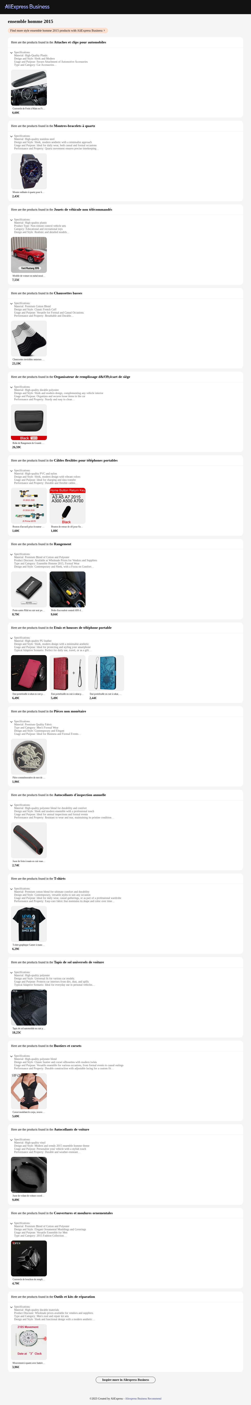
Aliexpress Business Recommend (143, 1398)
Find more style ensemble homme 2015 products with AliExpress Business (56, 30)
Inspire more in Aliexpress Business (125, 1379)
